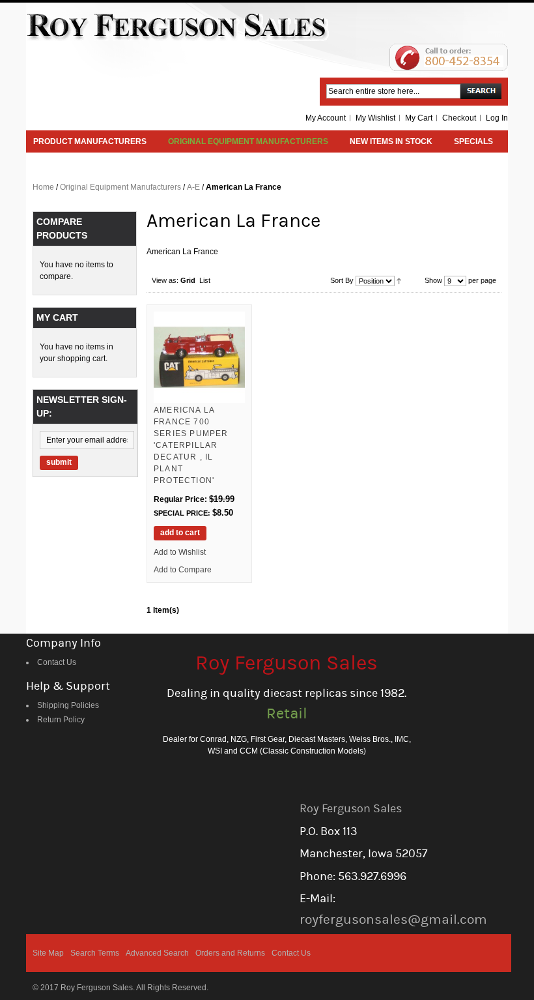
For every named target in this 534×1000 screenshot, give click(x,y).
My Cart (418, 118)
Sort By (342, 280)
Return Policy (61, 719)
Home (43, 187)
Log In (497, 118)
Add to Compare (183, 569)
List (204, 280)
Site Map (48, 953)
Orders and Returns (230, 953)
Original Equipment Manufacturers (120, 187)
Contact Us (56, 662)
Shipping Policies (68, 705)
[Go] (480, 91)
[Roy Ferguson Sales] (178, 26)
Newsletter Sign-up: (81, 406)
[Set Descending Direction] (399, 280)
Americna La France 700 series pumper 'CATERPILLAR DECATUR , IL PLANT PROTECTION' (191, 445)
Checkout (459, 118)
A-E (193, 187)
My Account (325, 118)
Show (433, 280)
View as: (165, 280)
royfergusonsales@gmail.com (393, 919)
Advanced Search (157, 953)
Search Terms (94, 953)
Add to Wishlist (180, 552)
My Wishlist (375, 118)
